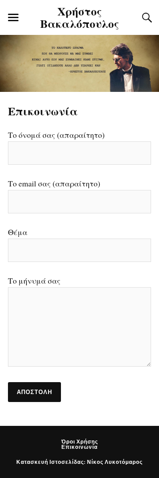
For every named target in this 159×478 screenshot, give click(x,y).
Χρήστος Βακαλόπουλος (79, 16)
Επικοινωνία (43, 110)
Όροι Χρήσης (79, 441)
